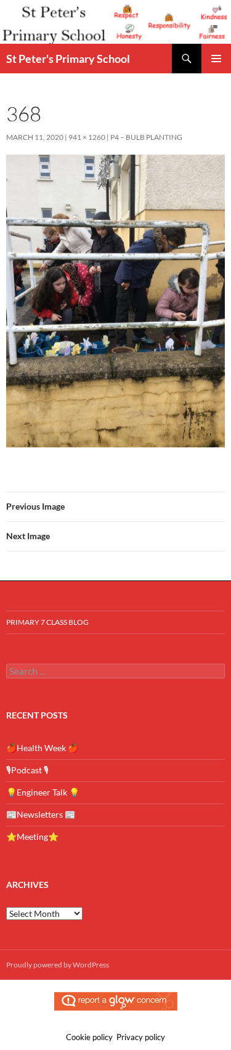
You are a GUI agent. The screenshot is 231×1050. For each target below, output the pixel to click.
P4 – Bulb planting (146, 137)
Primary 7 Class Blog (47, 622)
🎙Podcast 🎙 (27, 770)
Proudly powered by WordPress (57, 964)
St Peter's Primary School (68, 58)
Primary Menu (216, 58)
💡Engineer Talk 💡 (42, 792)
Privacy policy (140, 1037)
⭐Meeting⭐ (32, 836)
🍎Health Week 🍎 (42, 748)
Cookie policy (89, 1037)
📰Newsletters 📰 (40, 814)
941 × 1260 (86, 137)
